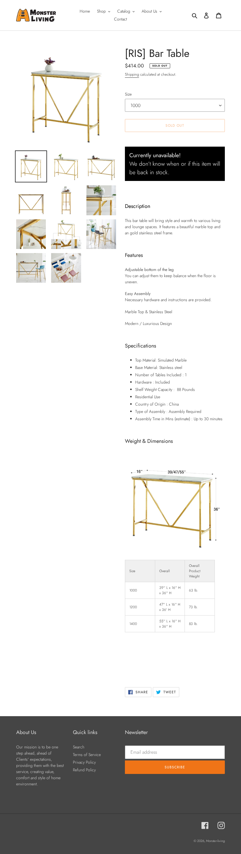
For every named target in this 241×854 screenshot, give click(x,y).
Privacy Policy (84, 762)
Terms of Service (87, 755)
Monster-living (215, 840)
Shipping (132, 74)
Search (78, 747)
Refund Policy (84, 770)
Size (128, 94)
